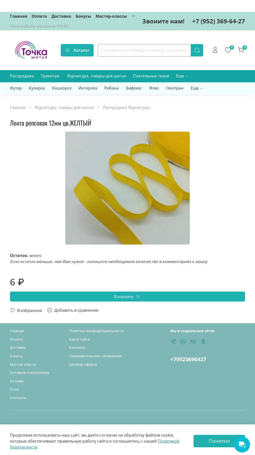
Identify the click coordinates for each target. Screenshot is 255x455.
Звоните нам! (163, 21)
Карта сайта (79, 339)
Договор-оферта (83, 364)
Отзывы (17, 381)
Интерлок (87, 88)
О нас (15, 389)
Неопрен (175, 88)
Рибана (111, 88)
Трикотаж (50, 76)
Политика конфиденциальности (96, 330)
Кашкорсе (61, 88)
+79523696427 (188, 359)
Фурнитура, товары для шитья (96, 76)
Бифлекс (134, 88)
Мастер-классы (111, 16)
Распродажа (22, 76)
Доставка (61, 16)
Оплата (39, 16)
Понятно (219, 441)
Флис (154, 88)
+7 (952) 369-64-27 (218, 21)
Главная (18, 16)
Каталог (81, 50)
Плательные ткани (151, 76)
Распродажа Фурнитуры (126, 107)
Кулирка (37, 88)
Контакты (18, 397)
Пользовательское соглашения (95, 356)
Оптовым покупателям (29, 372)
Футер (16, 88)
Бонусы (83, 16)
